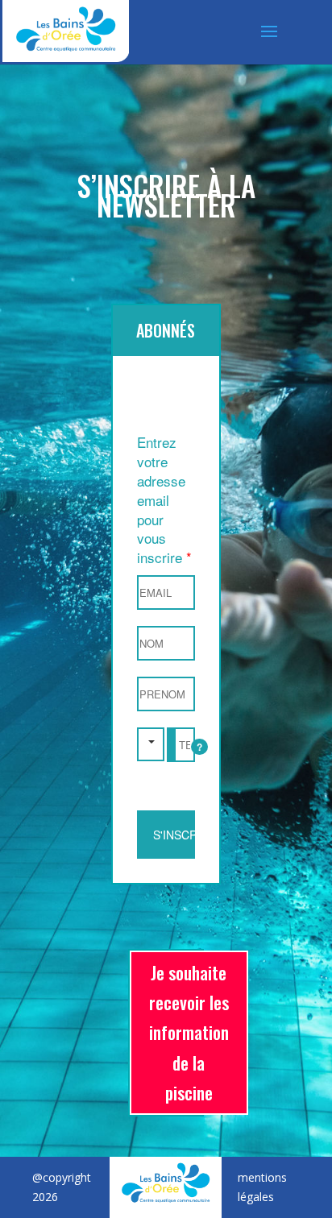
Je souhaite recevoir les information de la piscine (189, 1032)
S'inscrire (174, 834)
